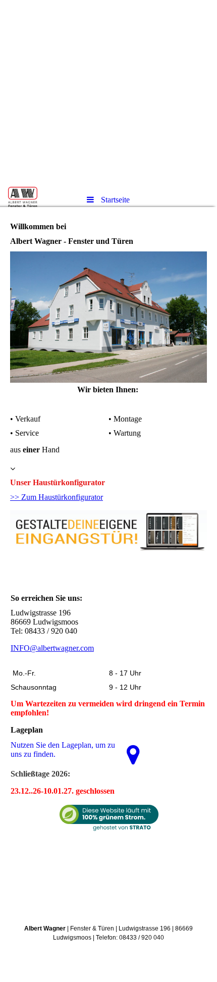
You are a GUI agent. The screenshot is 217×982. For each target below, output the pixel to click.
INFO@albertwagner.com (52, 648)
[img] (108, 93)
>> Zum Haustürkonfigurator (56, 497)
